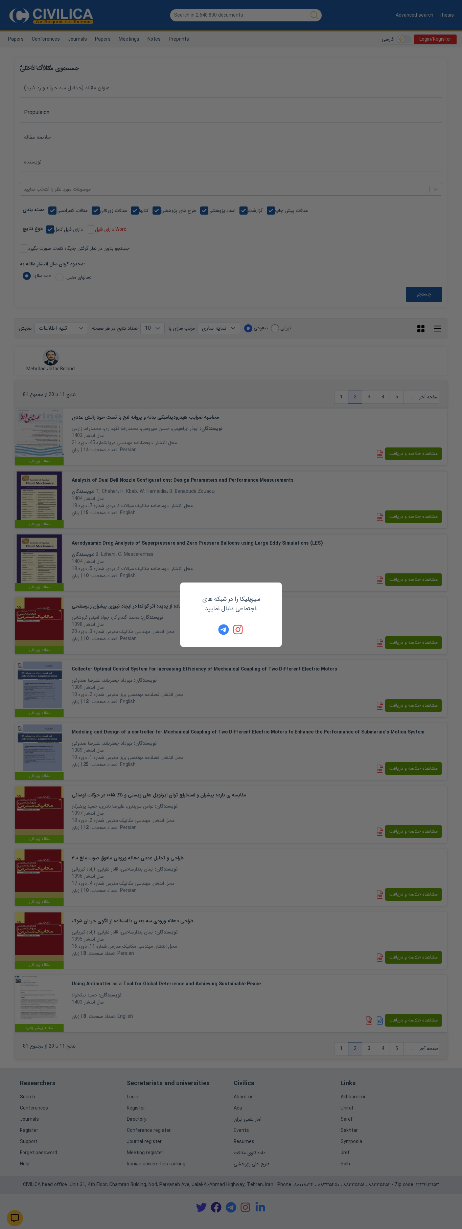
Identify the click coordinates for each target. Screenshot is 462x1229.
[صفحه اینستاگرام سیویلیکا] (238, 629)
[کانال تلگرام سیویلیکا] (223, 629)
